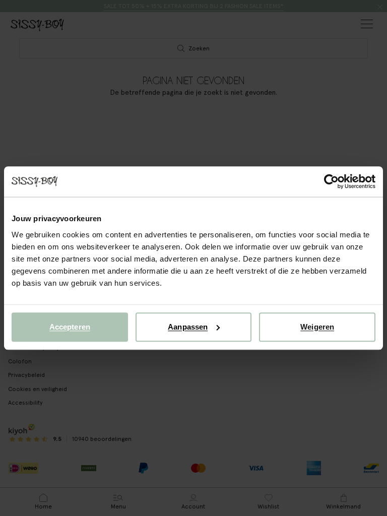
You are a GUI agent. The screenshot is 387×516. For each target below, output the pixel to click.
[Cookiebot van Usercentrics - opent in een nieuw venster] (331, 181)
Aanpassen (188, 326)
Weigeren (317, 326)
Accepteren (69, 326)
